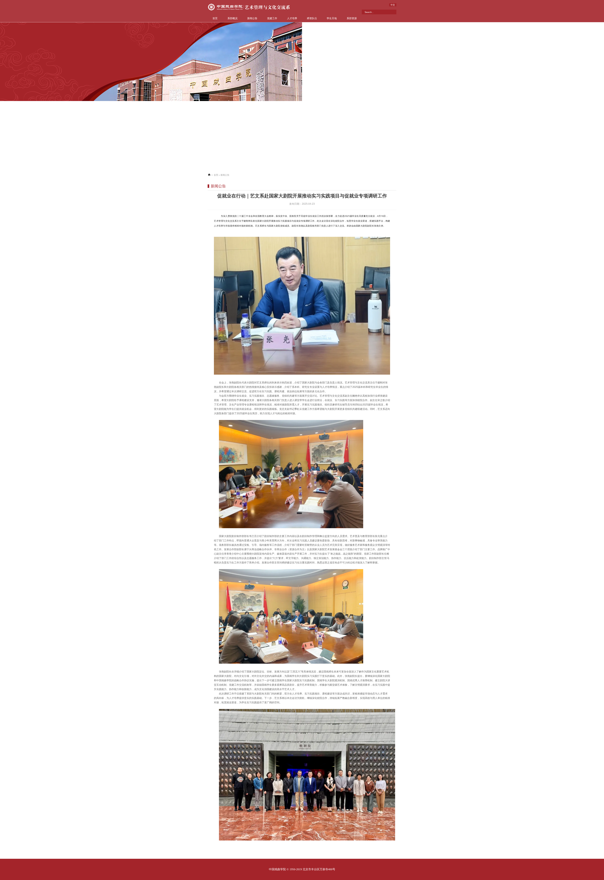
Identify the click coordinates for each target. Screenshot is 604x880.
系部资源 (352, 18)
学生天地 (332, 18)
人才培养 (292, 18)
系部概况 (232, 18)
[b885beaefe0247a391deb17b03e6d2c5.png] (291, 616)
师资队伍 (312, 18)
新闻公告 (252, 18)
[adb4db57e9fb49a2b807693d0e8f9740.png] (302, 306)
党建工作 (272, 18)
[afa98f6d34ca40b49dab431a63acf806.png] (307, 775)
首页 (215, 18)
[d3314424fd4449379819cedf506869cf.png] (291, 474)
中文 (393, 5)
